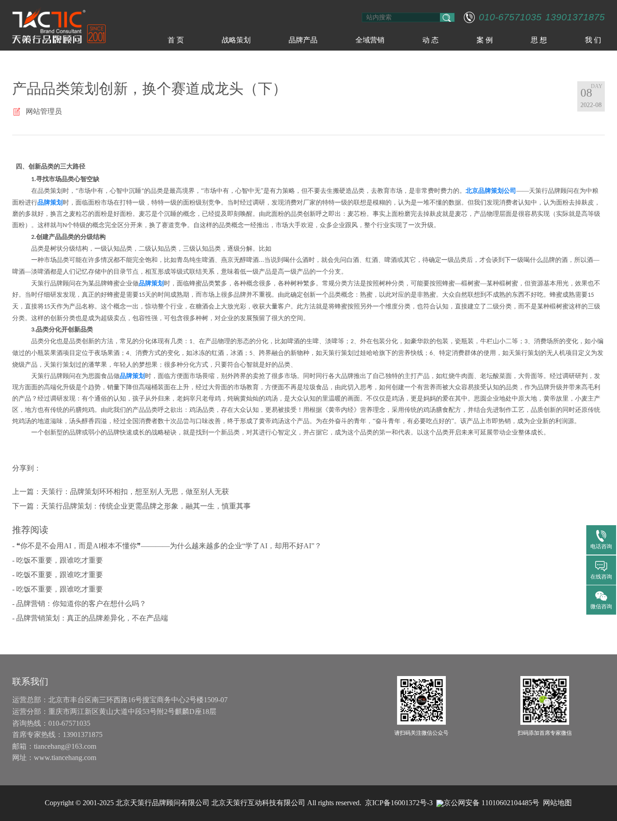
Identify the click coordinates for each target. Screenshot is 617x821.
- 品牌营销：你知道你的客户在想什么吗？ (79, 603)
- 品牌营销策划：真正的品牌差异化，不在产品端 (90, 618)
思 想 (539, 40)
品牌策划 (50, 202)
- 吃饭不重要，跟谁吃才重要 (57, 560)
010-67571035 (510, 17)
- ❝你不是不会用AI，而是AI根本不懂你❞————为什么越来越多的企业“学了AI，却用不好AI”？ (167, 546)
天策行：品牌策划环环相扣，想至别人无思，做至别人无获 (135, 491)
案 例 (485, 40)
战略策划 (236, 40)
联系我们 (30, 681)
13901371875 (575, 17)
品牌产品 (303, 40)
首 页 (176, 40)
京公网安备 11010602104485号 (491, 803)
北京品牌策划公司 (491, 190)
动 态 (430, 40)
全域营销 (369, 40)
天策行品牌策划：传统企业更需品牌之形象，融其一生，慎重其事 (146, 506)
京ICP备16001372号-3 (399, 803)
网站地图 (557, 803)
